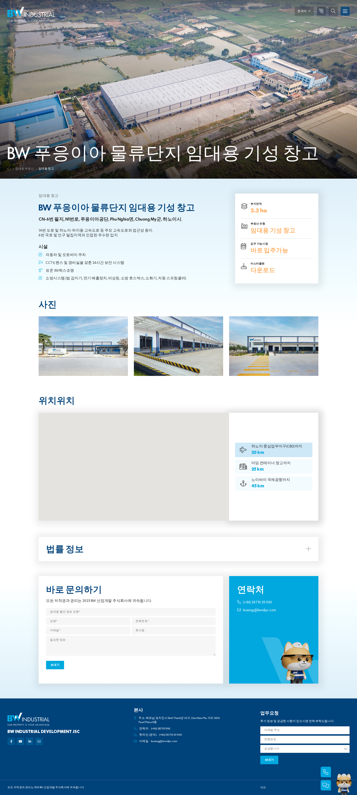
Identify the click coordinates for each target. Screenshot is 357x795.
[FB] (11, 741)
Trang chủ (9, 168)
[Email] (39, 741)
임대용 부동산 (24, 168)
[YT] (20, 741)
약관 (263, 787)
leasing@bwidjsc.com (259, 610)
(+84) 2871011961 (160, 728)
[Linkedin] (29, 741)
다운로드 (263, 270)
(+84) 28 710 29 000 (257, 602)
